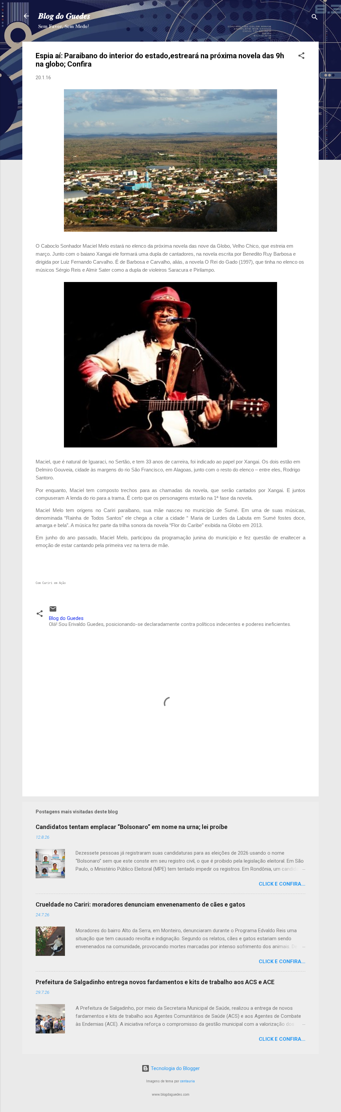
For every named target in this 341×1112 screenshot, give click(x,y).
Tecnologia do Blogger (175, 1068)
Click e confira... (282, 884)
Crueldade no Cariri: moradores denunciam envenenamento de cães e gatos (140, 904)
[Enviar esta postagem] (53, 611)
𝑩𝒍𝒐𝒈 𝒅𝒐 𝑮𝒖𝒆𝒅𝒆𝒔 (64, 16)
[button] (301, 57)
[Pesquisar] (315, 18)
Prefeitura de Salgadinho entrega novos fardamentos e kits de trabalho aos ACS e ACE (155, 981)
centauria (187, 1081)
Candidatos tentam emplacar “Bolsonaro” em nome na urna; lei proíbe (131, 826)
